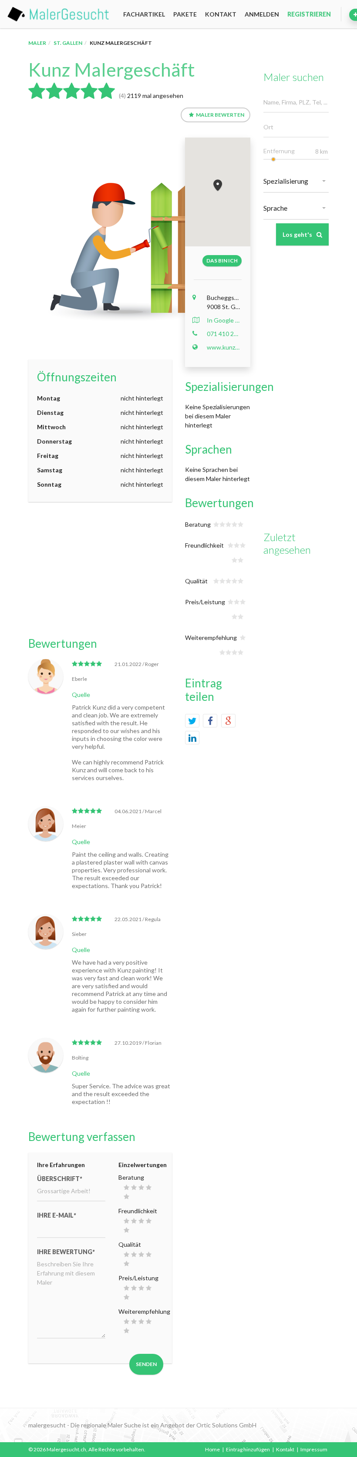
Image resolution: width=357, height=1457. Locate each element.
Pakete (185, 14)
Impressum (313, 1449)
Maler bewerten (220, 114)
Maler (37, 43)
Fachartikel (144, 14)
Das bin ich (222, 260)
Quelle (81, 694)
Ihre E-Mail (56, 1215)
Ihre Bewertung (65, 1251)
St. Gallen (68, 43)
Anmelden (262, 14)
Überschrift (59, 1178)
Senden (146, 1364)
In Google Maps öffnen (224, 320)
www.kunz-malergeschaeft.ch (224, 347)
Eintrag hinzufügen (248, 1449)
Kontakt (220, 14)
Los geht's (297, 234)
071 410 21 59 (224, 333)
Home (212, 1449)
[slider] (273, 159)
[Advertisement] (100, 569)
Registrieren (309, 14)
